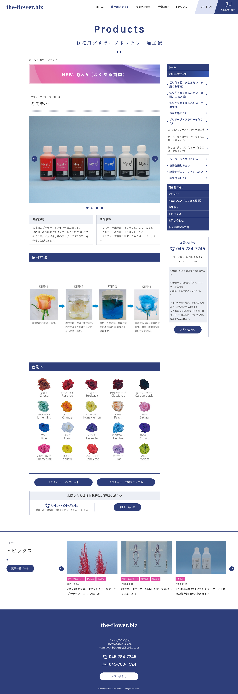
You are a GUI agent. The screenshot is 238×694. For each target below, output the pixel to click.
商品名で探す (143, 6)
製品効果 (90, 579)
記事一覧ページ (20, 568)
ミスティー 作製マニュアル (126, 482)
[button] (34, 159)
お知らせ (173, 207)
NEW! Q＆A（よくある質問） (185, 200)
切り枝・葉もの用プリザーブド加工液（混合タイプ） (186, 149)
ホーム (100, 6)
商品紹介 (101, 579)
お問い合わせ (127, 507)
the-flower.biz (24, 6)
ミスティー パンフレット (63, 482)
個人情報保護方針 (178, 227)
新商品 (180, 579)
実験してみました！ (76, 579)
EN (210, 7)
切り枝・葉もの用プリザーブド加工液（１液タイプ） (186, 139)
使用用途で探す (120, 6)
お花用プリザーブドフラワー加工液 (186, 129)
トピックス (181, 6)
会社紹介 (163, 6)
